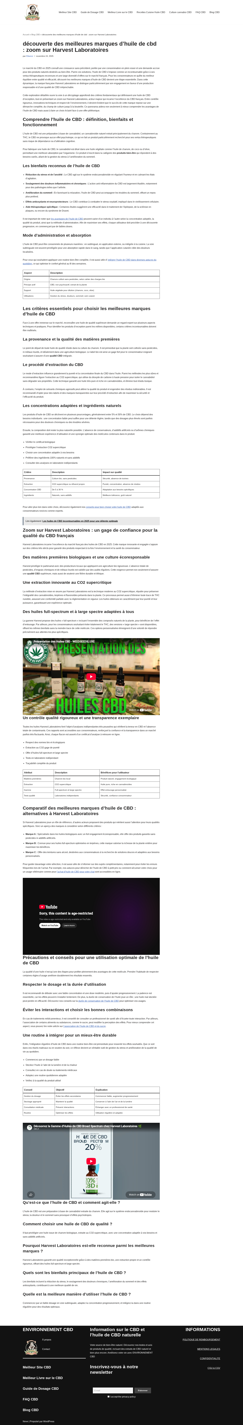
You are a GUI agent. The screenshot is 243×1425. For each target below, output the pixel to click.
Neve (25, 1421)
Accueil (26, 34)
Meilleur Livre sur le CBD (120, 12)
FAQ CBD (201, 12)
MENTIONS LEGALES (208, 1349)
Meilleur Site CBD (68, 12)
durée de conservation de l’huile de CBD (98, 1001)
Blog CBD (215, 12)
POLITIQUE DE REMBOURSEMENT (201, 1339)
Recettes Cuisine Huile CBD (151, 12)
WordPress (48, 1421)
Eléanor (29, 56)
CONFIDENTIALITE (210, 1358)
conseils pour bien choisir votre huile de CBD (108, 507)
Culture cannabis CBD (180, 12)
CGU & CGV (214, 1368)
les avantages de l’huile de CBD (67, 219)
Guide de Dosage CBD (92, 12)
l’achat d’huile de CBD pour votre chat (75, 872)
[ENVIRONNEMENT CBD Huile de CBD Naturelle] (32, 12)
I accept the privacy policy (122, 1397)
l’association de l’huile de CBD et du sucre (84, 1026)
